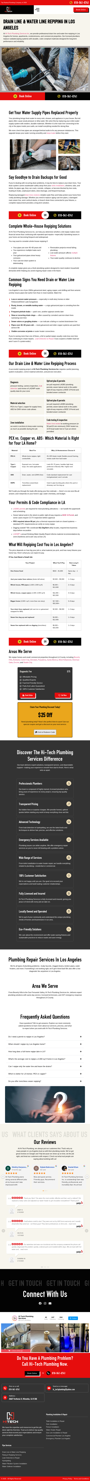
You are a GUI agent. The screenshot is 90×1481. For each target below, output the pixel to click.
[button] (45, 1036)
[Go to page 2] (46, 1190)
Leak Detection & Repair (44, 339)
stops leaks (51, 133)
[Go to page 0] (43, 1190)
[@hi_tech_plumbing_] (15, 1318)
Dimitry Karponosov (20, 1167)
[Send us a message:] (49, 1388)
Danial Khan (73, 1167)
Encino (16, 662)
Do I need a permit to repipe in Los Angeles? (26, 1037)
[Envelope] (50, 1303)
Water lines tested (54, 424)
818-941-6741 (81, 2)
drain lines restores (32, 195)
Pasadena (42, 660)
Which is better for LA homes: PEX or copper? (27, 1074)
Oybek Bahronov (47, 1167)
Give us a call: (14, 1386)
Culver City (25, 660)
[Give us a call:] (5, 1388)
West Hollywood (65, 660)
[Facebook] (40, 1303)
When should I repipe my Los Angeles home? (26, 1044)
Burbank (16, 660)
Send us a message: (60, 1386)
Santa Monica (52, 660)
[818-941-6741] (71, 2)
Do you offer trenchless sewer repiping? (24, 1081)
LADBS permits (19, 509)
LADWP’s (17, 534)
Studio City (27, 662)
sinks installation (57, 186)
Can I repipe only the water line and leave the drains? (30, 1066)
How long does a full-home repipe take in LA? (26, 1052)
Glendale (33, 660)
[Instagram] (45, 1303)
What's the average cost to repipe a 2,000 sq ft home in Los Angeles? (36, 1059)
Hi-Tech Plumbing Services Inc (17, 33)
